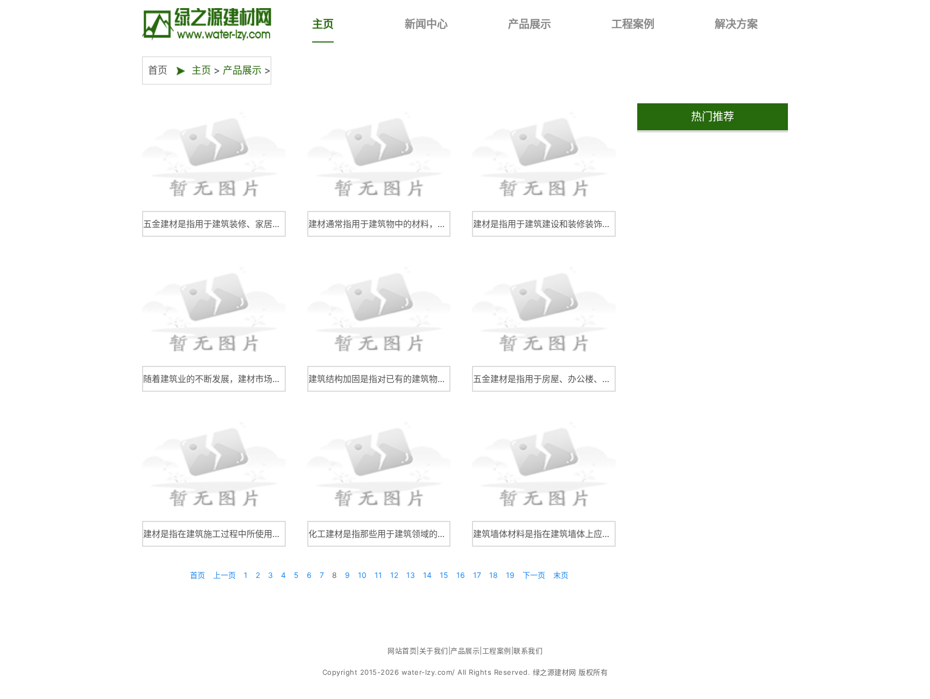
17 (477, 575)
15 (444, 575)
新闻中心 (426, 24)
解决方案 (736, 24)
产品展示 (529, 24)
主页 (323, 24)
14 (427, 575)
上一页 (224, 575)
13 (410, 575)
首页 (197, 575)
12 (394, 575)
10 (362, 575)
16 (460, 575)
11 (378, 575)
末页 (560, 575)
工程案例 (632, 24)
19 (510, 575)
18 (493, 575)
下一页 (534, 575)
